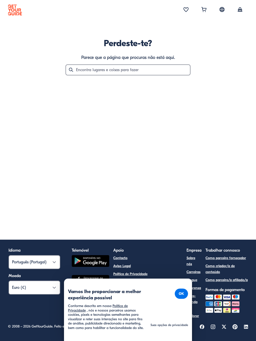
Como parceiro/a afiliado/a (227, 280)
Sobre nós (190, 261)
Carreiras (193, 272)
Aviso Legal (122, 266)
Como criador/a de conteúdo (220, 269)
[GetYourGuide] (15, 10)
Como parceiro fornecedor (226, 258)
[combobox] (128, 69)
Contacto (120, 258)
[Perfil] (240, 10)
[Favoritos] (186, 10)
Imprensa (193, 288)
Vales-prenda (192, 299)
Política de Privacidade (130, 274)
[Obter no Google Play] (90, 261)
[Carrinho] (204, 10)
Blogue (191, 280)
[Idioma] (222, 9)
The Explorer (192, 313)
